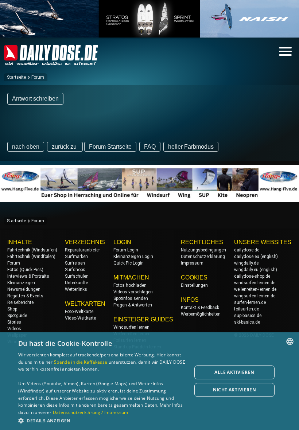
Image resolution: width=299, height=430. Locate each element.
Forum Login (125, 250)
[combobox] (290, 341)
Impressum (192, 263)
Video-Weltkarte (80, 318)
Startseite (16, 77)
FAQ (150, 147)
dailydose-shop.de (252, 276)
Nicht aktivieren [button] (234, 390)
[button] (102, 420)
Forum (37, 77)
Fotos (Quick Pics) (25, 269)
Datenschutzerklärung (203, 256)
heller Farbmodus (191, 147)
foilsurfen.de (246, 309)
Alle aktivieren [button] (234, 372)
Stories (14, 322)
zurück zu (65, 147)
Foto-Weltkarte (79, 311)
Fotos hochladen (130, 285)
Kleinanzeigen (21, 282)
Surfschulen (77, 276)
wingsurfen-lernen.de (254, 295)
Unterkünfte (76, 282)
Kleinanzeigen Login (133, 256)
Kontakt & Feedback (200, 307)
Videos (14, 328)
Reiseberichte (20, 302)
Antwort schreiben (35, 98)
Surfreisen (75, 263)
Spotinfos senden (130, 298)
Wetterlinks (76, 289)
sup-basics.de (247, 315)
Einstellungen (194, 285)
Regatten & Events (25, 295)
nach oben (25, 147)
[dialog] (149, 381)
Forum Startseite (110, 147)
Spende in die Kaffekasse (80, 362)
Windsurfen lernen (131, 327)
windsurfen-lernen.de (254, 282)
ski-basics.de (247, 322)
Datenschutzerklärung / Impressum (90, 412)
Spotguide (17, 315)
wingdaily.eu (246, 269)
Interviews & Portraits (28, 276)
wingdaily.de (246, 263)
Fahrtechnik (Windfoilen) (31, 256)
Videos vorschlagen (133, 291)
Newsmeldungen (23, 289)
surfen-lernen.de (250, 302)
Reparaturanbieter (82, 250)
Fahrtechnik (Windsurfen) (32, 250)
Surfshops (75, 269)
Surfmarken (76, 256)
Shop (12, 309)
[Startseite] (51, 62)
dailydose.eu (246, 256)
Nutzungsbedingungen (203, 250)
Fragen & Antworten (132, 305)
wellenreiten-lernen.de (255, 289)
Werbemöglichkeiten (201, 314)
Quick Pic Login (128, 263)
